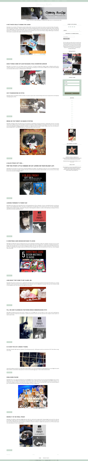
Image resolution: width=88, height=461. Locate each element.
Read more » (9, 88)
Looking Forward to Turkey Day (17, 203)
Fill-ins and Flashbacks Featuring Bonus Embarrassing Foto (27, 310)
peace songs (34, 383)
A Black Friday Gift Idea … (15, 163)
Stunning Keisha (38, 460)
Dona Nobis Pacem (12, 377)
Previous (8, 454)
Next (58, 454)
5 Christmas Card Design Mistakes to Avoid (21, 241)
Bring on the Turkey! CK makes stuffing (20, 121)
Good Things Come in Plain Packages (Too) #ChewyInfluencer (27, 64)
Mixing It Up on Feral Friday (16, 417)
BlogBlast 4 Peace (31, 379)
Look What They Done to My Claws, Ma (19, 280)
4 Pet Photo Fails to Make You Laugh (19, 24)
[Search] (79, 30)
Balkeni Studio (48, 460)
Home (34, 454)
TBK (57, 460)
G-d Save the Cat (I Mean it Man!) (17, 346)
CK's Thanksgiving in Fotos (15, 93)
